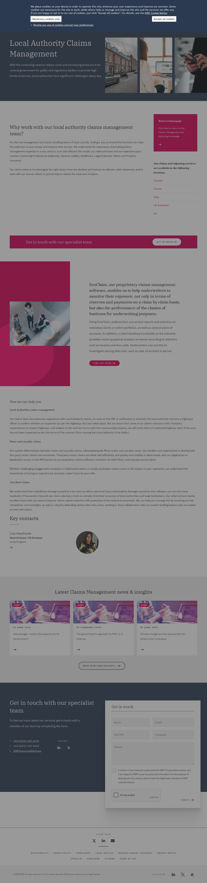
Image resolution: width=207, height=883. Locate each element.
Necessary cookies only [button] (46, 19)
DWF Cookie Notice (156, 13)
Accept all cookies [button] (164, 19)
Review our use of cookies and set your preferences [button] (63, 25)
